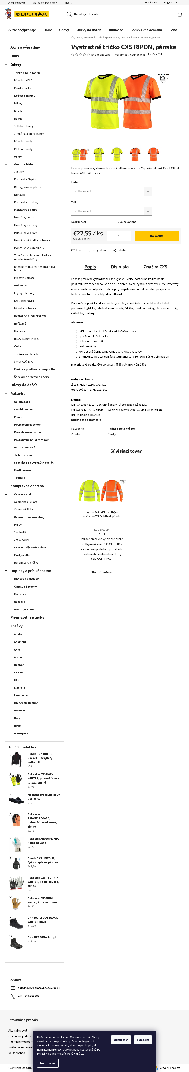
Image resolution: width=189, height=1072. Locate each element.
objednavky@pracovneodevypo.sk (39, 988)
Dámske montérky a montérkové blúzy (35, 268)
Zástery (19, 172)
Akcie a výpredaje (25, 47)
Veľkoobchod (16, 1053)
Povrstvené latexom (28, 425)
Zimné (18, 417)
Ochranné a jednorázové (30, 316)
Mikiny (18, 103)
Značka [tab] (155, 266)
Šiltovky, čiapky (23, 362)
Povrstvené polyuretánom (31, 440)
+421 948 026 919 (28, 996)
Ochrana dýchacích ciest (30, 548)
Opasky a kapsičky (26, 579)
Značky (16, 626)
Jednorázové (23, 455)
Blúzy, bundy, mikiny (26, 339)
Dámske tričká (23, 81)
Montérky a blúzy (25, 210)
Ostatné (19, 602)
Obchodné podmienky (45, 3)
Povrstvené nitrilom (27, 432)
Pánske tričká (22, 88)
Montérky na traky (25, 225)
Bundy (18, 119)
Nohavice (20, 195)
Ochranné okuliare (25, 502)
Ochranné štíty (23, 509)
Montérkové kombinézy (29, 248)
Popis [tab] (90, 266)
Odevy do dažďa (24, 385)
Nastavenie (48, 1063)
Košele (18, 111)
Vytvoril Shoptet (170, 1068)
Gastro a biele (23, 164)
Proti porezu (22, 470)
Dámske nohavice (25, 308)
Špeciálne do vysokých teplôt (34, 463)
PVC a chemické (24, 448)
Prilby (18, 525)
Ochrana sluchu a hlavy (29, 517)
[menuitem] (22, 29)
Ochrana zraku (23, 494)
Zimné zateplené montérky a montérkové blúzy (32, 257)
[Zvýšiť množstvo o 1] (128, 236)
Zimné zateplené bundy (29, 134)
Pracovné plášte (24, 278)
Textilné (19, 478)
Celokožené (22, 402)
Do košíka (157, 236)
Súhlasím (143, 1040)
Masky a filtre (22, 555)
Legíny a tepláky (24, 293)
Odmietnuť (121, 1040)
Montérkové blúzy (25, 233)
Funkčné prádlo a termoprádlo (34, 369)
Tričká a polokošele (27, 73)
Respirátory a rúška (26, 563)
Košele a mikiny (24, 96)
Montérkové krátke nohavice (32, 240)
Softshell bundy (23, 126)
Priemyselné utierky (27, 617)
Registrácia (170, 2)
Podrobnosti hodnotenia (129, 55)
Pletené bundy (23, 149)
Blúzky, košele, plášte (27, 187)
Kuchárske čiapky (25, 179)
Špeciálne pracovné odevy (31, 377)
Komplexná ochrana (27, 486)
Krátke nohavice (24, 301)
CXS (160, 54)
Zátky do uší (21, 540)
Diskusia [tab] (120, 266)
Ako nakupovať (16, 3)
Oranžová (105, 572)
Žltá (93, 572)
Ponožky (20, 594)
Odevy (15, 64)
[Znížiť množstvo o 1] (110, 236)
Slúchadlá (20, 532)
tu (81, 1054)
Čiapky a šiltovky (25, 587)
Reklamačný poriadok (22, 1047)
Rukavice (17, 393)
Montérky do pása (25, 217)
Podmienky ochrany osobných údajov (31, 1042)
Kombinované (23, 409)
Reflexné (20, 324)
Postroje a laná (24, 609)
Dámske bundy (23, 142)
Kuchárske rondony (26, 202)
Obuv (14, 56)
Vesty (18, 157)
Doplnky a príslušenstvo (30, 571)
